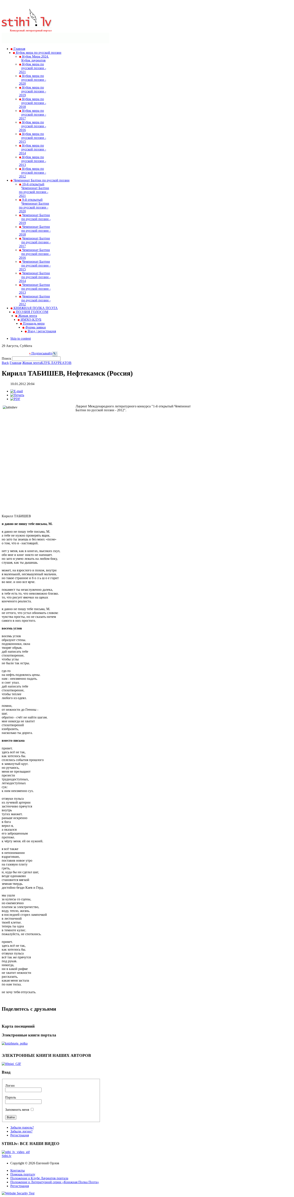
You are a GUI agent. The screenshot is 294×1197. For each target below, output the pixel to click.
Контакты (17, 1170)
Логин (10, 1085)
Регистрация (19, 1135)
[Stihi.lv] (27, 25)
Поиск (7, 358)
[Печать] (17, 395)
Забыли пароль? (22, 1127)
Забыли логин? (21, 1131)
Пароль (10, 1097)
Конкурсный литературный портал (31, 30)
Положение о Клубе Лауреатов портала (39, 1178)
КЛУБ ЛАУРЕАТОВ (56, 363)
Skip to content (20, 338)
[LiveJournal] (54, 355)
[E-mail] (16, 391)
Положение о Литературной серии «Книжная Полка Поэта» (54, 1182)
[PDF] (15, 399)
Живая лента (31, 363)
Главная (15, 363)
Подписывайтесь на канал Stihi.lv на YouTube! (51, 353)
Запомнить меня (17, 1109)
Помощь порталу (22, 1174)
